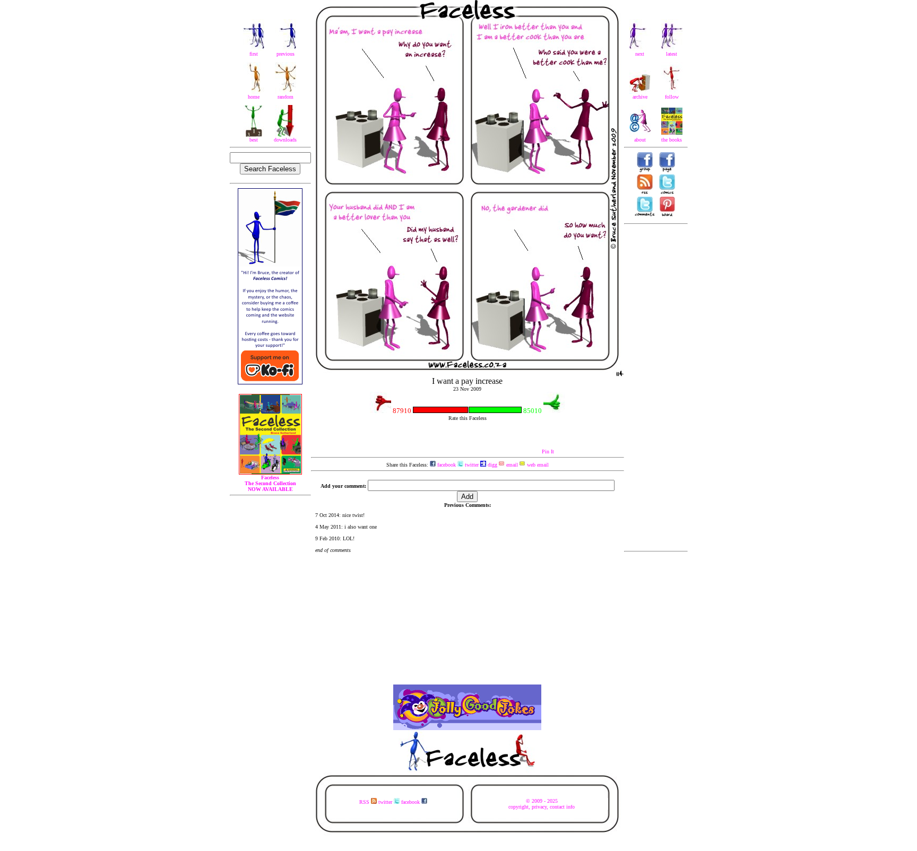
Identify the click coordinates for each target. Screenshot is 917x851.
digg (491, 465)
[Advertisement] (656, 388)
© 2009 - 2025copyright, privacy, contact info (541, 804)
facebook (446, 465)
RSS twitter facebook (390, 802)
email (511, 465)
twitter (471, 465)
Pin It (548, 451)
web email (537, 465)
